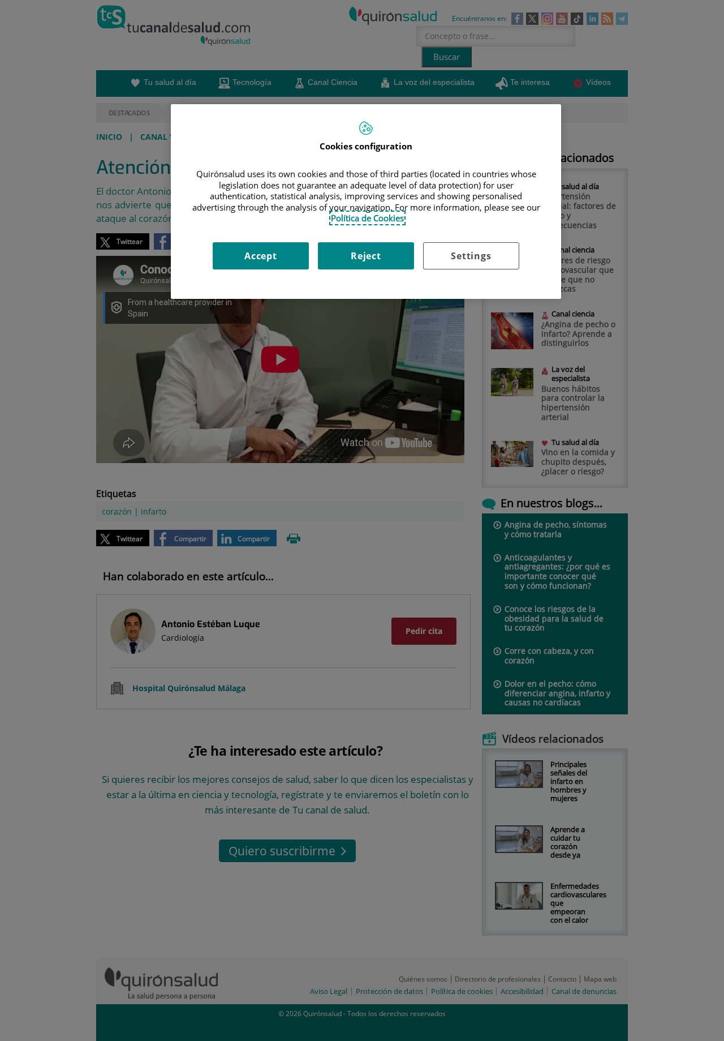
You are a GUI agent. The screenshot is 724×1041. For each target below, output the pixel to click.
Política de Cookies (367, 218)
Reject (366, 256)
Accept (260, 256)
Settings (471, 256)
